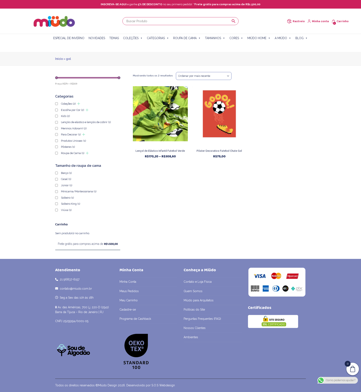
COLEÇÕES (131, 38)
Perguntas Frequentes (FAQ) (202, 318)
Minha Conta (127, 281)
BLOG (299, 38)
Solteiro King (70, 203)
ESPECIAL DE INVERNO (68, 38)
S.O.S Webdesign (163, 385)
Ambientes (191, 337)
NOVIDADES (97, 38)
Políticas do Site (194, 309)
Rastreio (299, 21)
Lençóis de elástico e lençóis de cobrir (86, 122)
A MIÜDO (281, 38)
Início (59, 58)
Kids (65, 116)
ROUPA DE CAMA (185, 38)
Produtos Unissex (73, 140)
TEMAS (114, 38)
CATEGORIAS (156, 38)
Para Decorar (71, 134)
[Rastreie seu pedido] (289, 21)
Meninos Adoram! (74, 128)
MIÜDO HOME (256, 38)
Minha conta (320, 21)
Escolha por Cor (72, 110)
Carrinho (343, 21)
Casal (66, 179)
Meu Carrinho (128, 300)
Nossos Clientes (195, 328)
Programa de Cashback (135, 318)
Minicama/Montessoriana (79, 191)
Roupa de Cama (72, 153)
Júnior (66, 185)
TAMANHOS (213, 38)
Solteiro (67, 197)
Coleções (68, 103)
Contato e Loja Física (198, 281)
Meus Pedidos (129, 291)
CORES (234, 38)
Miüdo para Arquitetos (199, 300)
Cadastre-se (127, 309)
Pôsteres (68, 146)
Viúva (66, 210)
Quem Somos (193, 291)
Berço (66, 173)
